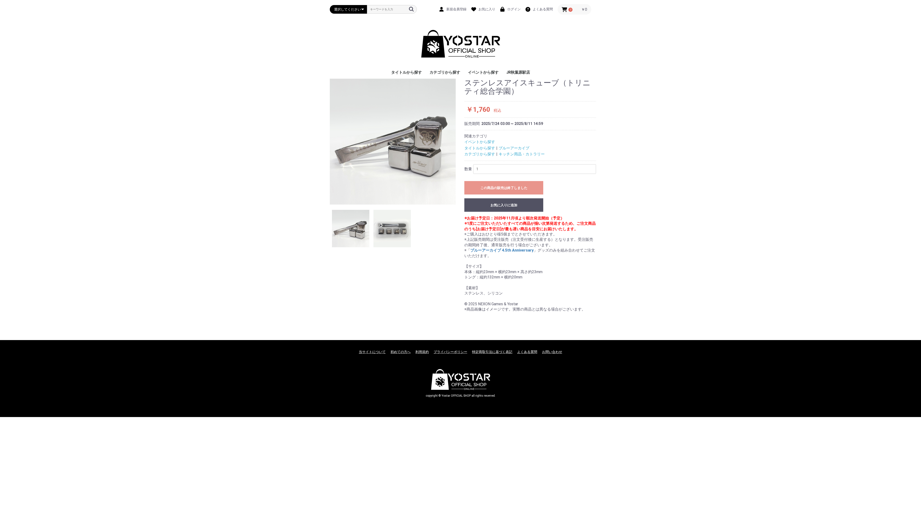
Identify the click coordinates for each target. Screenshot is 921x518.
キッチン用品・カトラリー (522, 154)
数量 (468, 169)
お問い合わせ (552, 352)
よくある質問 (527, 352)
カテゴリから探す (445, 72)
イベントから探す (483, 72)
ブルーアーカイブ (514, 148)
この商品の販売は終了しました (503, 188)
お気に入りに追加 (503, 205)
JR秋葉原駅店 (518, 72)
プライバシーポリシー (450, 352)
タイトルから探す (406, 72)
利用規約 (422, 352)
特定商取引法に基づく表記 (492, 352)
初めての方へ (400, 352)
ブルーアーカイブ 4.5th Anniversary (502, 250)
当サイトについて (372, 352)
